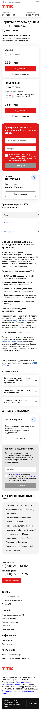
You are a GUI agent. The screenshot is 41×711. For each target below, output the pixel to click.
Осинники (10, 542)
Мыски (25, 534)
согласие (16, 154)
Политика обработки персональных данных (17, 683)
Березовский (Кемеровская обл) (20, 510)
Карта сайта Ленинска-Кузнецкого (15, 658)
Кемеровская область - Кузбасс (19, 526)
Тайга (32, 546)
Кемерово (19, 522)
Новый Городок (27, 538)
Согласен (33, 703)
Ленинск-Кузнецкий (12, 2)
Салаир (24, 546)
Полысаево (22, 542)
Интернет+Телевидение (12, 342)
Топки (8, 550)
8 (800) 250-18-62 (8, 15)
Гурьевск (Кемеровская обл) (18, 518)
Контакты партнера (9, 618)
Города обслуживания (10, 622)
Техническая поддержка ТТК (13, 615)
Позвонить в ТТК (8, 626)
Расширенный (12, 82)
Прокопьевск (12, 546)
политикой (32, 156)
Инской (9, 522)
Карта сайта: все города (11, 655)
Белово (28, 505)
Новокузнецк (11, 538)
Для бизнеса (7, 640)
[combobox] (20, 140)
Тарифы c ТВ (6, 604)
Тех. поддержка (20, 194)
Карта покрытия (8, 644)
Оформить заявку (11, 580)
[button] (20, 38)
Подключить (20, 69)
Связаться (20, 438)
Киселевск (10, 530)
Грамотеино (11, 514)
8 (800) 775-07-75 (32, 15)
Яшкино (17, 550)
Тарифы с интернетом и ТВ (12, 600)
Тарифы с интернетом (10, 597)
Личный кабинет (8, 629)
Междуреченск (12, 534)
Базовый (9, 50)
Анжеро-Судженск (14, 505)
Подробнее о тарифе (20, 74)
